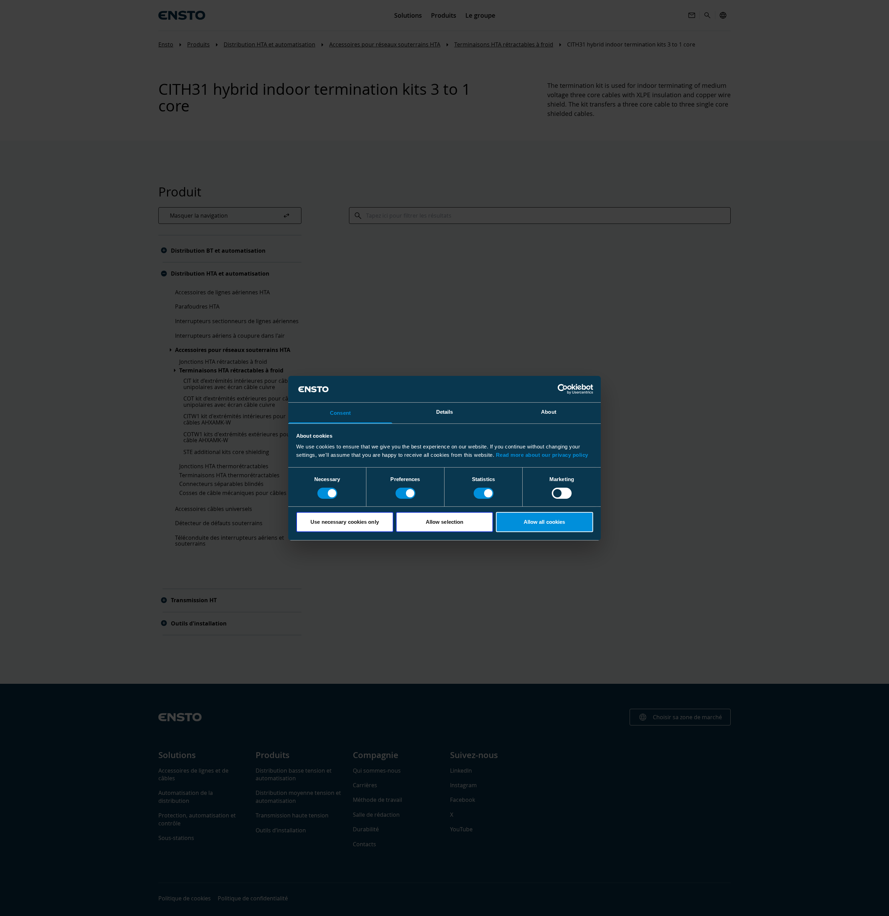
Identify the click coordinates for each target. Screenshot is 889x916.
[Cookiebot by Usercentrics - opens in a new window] (562, 389)
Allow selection (445, 522)
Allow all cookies (544, 522)
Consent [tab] (340, 413)
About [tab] (548, 412)
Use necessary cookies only (344, 522)
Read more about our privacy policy (542, 455)
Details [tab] (444, 412)
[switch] (405, 493)
